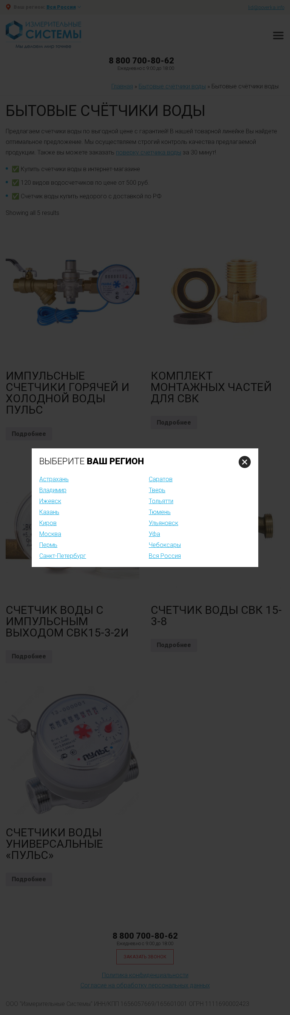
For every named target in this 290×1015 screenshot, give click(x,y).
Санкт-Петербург (62, 555)
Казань (49, 512)
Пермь (48, 544)
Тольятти (161, 501)
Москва (50, 534)
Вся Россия (165, 555)
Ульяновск (163, 523)
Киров (48, 523)
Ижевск (50, 501)
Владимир (52, 490)
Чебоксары (165, 544)
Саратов (161, 479)
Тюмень (160, 512)
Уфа (154, 534)
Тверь (157, 490)
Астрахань (54, 479)
